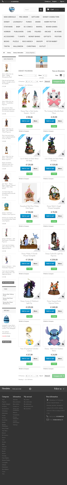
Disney (7, 22)
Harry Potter (50, 22)
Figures (38, 32)
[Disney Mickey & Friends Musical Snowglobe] (29, 240)
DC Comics (28, 27)
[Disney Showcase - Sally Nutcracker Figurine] (6, 260)
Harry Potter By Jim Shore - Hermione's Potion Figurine (7, 158)
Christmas (31, 46)
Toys (3, 399)
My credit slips (28, 402)
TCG (3, 474)
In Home (58, 32)
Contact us (48, 1)
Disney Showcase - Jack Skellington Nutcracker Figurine (8, 240)
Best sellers (16, 404)
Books (6, 41)
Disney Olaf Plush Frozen (8, 299)
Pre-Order (23, 17)
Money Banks (34, 36)
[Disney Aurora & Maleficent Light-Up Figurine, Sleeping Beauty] (29, 288)
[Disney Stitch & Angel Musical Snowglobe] (54, 193)
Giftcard (35, 17)
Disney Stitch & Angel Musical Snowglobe (54, 207)
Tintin (7, 46)
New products (8, 59)
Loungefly (17, 22)
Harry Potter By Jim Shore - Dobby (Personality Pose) (7, 75)
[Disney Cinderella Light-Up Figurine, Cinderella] (54, 240)
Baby (18, 27)
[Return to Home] (4, 53)
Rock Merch (27, 41)
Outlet (42, 46)
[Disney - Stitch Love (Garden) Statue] (54, 336)
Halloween (18, 46)
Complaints (16, 415)
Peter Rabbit (51, 41)
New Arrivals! (10, 17)
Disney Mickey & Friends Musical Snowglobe (29, 254)
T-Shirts (21, 36)
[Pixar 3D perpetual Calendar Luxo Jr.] (29, 336)
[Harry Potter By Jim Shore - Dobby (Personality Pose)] (6, 67)
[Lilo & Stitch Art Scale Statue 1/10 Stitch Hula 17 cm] (54, 145)
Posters (58, 36)
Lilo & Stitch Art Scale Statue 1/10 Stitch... (29, 159)
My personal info (28, 406)
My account (28, 397)
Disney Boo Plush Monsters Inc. (8, 303)
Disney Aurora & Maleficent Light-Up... (29, 302)
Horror (7, 32)
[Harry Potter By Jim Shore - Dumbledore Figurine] (6, 95)
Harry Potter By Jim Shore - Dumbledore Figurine (7, 103)
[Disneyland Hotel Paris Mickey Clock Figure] (29, 193)
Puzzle (16, 41)
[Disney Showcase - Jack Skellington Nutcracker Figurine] (6, 232)
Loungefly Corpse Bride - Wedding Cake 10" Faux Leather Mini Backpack (9, 327)
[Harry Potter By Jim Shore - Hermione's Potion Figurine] (6, 150)
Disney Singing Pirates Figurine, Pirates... (54, 302)
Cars (29, 32)
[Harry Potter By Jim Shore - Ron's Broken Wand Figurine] (6, 122)
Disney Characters (51, 17)
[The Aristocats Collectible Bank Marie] (54, 98)
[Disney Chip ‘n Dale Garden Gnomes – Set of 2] (29, 98)
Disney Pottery (6, 460)
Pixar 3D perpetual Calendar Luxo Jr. (29, 350)
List (64, 76)
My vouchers (27, 408)
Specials (6, 310)
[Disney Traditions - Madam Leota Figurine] (6, 206)
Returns (15, 412)
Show (40, 75)
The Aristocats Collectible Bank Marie (53, 112)
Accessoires (9, 36)
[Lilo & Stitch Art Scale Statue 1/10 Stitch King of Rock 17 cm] (29, 145)
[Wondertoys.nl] (11, 9)
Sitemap (15, 424)
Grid (61, 76)
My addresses (27, 404)
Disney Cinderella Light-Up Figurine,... (54, 254)
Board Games (51, 27)
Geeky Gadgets (6, 404)
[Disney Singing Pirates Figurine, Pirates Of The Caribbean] (54, 288)
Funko (29, 22)
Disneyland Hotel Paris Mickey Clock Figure (29, 207)
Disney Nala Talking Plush (8, 295)
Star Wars (8, 27)
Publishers (18, 32)
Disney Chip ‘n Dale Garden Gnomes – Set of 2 (29, 112)
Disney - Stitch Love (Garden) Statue (54, 350)
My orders (26, 399)
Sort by (20, 75)
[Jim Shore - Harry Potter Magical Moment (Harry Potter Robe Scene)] (6, 177)
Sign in (62, 1)
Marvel (39, 27)
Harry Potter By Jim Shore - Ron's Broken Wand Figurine (7, 130)
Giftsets (47, 36)
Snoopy (39, 41)
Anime (38, 22)
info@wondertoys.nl (58, 419)
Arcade (48, 32)
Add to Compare (24, 131)
